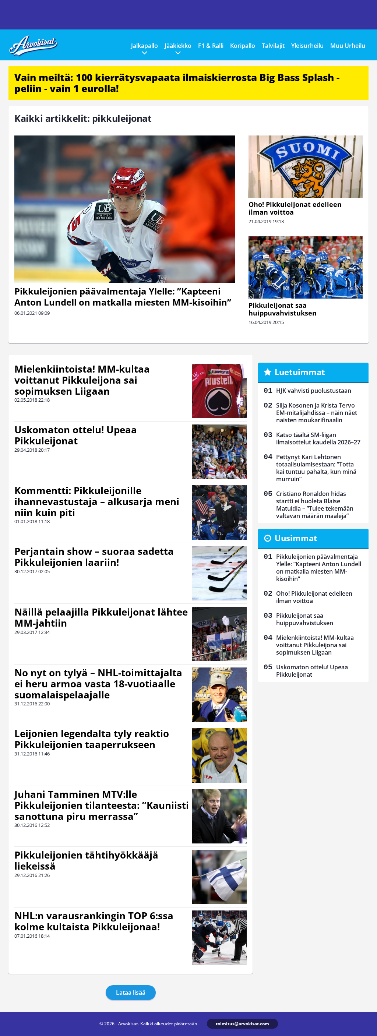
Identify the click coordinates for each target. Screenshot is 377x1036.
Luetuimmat (300, 371)
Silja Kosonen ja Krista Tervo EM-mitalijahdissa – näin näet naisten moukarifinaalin (316, 412)
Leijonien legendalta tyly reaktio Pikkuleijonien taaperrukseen (91, 739)
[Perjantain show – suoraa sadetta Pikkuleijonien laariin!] (219, 573)
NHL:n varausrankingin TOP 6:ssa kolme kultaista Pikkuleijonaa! (93, 921)
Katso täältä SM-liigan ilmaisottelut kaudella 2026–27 (318, 438)
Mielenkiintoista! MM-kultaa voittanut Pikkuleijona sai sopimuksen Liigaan (82, 380)
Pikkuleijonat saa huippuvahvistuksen (283, 309)
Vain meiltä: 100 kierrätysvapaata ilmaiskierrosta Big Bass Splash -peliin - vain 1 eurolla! (176, 83)
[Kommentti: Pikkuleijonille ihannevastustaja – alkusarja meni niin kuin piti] (220, 512)
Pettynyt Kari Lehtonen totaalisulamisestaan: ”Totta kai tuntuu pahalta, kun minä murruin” (316, 468)
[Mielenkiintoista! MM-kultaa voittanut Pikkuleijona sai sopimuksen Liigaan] (219, 391)
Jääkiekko (178, 46)
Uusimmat (296, 537)
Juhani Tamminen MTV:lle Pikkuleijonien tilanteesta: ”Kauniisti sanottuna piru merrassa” (101, 805)
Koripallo (242, 46)
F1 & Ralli (210, 46)
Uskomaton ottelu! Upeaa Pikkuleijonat (75, 435)
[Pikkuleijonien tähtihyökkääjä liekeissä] (219, 877)
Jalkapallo (144, 46)
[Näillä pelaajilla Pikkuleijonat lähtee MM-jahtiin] (219, 634)
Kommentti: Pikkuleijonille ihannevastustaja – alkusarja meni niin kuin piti (96, 501)
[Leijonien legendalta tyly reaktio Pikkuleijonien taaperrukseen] (219, 755)
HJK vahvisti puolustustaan (313, 391)
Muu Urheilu (347, 46)
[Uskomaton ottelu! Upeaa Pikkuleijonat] (219, 451)
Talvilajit (273, 46)
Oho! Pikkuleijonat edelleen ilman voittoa (295, 208)
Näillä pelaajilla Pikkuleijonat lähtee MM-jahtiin (101, 617)
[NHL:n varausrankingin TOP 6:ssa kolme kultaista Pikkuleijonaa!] (219, 937)
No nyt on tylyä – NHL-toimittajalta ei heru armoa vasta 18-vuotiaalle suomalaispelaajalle (98, 683)
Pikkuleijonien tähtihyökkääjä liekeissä (86, 860)
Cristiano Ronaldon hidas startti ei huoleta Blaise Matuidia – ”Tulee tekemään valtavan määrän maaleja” (314, 505)
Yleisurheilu (307, 46)
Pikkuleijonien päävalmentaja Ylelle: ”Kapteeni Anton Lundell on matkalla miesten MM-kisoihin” (122, 296)
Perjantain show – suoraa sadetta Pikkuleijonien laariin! (94, 557)
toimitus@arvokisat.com (242, 1024)
